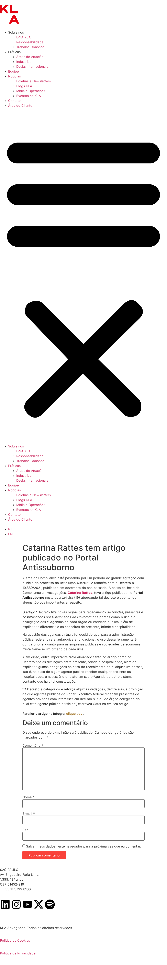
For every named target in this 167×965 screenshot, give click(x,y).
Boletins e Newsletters (33, 81)
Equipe (13, 71)
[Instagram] (16, 904)
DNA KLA (23, 37)
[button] (83, 276)
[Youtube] (27, 904)
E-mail (28, 813)
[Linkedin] (5, 904)
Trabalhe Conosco (30, 47)
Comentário (32, 745)
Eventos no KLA (28, 96)
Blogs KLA (24, 86)
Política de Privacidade (17, 953)
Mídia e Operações (30, 91)
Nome (28, 797)
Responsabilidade (29, 42)
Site (25, 829)
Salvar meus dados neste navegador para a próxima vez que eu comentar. (83, 846)
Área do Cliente (20, 105)
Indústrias (23, 62)
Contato (14, 101)
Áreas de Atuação (30, 57)
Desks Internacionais (32, 66)
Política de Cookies (15, 940)
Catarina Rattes (80, 593)
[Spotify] (50, 904)
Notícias (14, 76)
